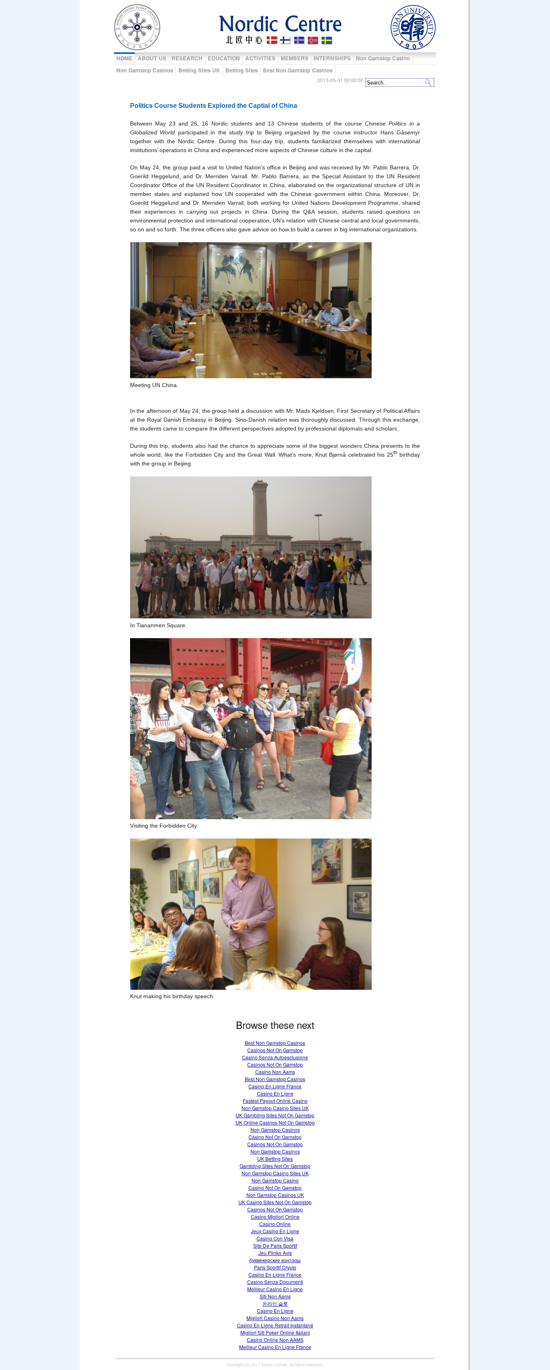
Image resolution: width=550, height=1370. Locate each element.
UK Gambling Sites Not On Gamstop (275, 1115)
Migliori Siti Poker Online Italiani (275, 1332)
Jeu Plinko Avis (275, 1252)
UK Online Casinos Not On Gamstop (275, 1122)
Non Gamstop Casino (383, 58)
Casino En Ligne (275, 1093)
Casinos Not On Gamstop (275, 1050)
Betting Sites (241, 70)
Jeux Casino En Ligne (275, 1231)
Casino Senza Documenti (275, 1281)
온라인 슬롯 (275, 1303)
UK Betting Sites (275, 1158)
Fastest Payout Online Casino (275, 1100)
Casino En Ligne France (275, 1086)
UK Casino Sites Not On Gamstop (275, 1202)
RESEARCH (187, 58)
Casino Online (275, 1223)
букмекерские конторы (275, 1260)
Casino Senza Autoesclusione (275, 1057)
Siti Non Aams (275, 1296)
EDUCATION (224, 58)
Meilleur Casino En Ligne (275, 1289)
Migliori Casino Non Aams (275, 1317)
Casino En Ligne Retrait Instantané (275, 1325)
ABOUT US (152, 58)
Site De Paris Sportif (275, 1245)
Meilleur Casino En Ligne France (275, 1346)
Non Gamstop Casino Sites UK (275, 1107)
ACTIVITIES (260, 58)
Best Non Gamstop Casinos (298, 70)
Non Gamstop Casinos (144, 70)
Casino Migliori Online (275, 1216)
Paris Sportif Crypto (275, 1267)
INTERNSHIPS (332, 58)
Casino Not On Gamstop (275, 1136)
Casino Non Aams (275, 1071)
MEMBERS (294, 58)
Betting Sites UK (199, 70)
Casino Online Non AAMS (275, 1339)
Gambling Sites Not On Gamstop (275, 1165)
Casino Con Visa (275, 1238)
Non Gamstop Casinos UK (275, 1194)
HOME (124, 58)
